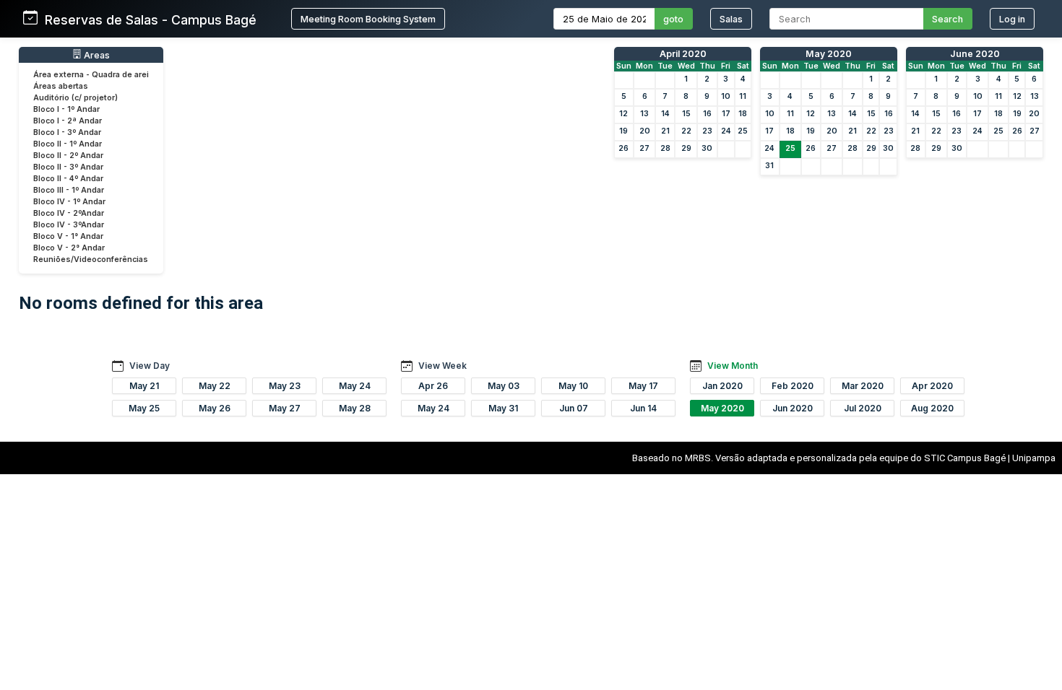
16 (707, 113)
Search (947, 19)
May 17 (643, 385)
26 (623, 148)
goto (673, 19)
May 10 (573, 385)
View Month (732, 365)
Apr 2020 (932, 385)
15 (686, 113)
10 (725, 96)
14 (665, 113)
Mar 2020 (863, 385)
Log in (1012, 19)
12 (623, 113)
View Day (149, 365)
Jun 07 (573, 408)
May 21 (144, 385)
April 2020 (683, 53)
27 (644, 148)
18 (742, 113)
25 (743, 131)
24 (726, 131)
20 (644, 131)
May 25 (144, 408)
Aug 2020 (932, 408)
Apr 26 (433, 385)
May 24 (355, 385)
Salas (731, 19)
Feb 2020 (792, 385)
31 (769, 165)
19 (623, 131)
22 (686, 131)
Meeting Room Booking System (368, 19)
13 (644, 113)
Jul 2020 (862, 408)
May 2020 (829, 53)
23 (707, 131)
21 (665, 131)
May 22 (214, 385)
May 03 (503, 385)
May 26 (214, 408)
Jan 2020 (722, 385)
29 (686, 148)
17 (726, 113)
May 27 (285, 408)
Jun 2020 (792, 408)
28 (665, 148)
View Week (442, 365)
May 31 (503, 408)
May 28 (355, 408)
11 (742, 96)
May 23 (285, 385)
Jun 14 (643, 408)
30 (706, 148)
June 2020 (975, 53)
